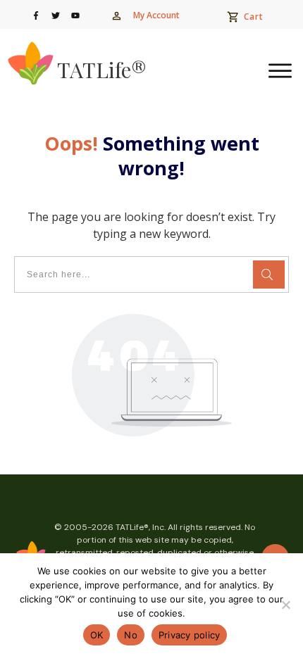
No (130, 635)
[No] (285, 605)
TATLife (102, 70)
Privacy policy (190, 635)
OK (97, 635)
